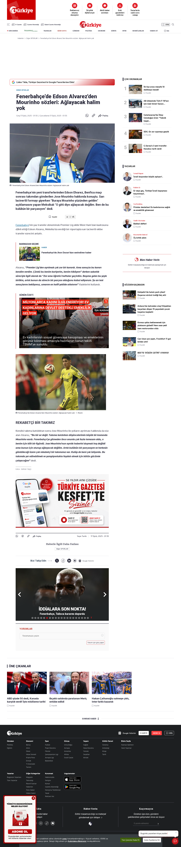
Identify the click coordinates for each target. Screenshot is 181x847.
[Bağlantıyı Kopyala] (93, 116)
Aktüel (85, 757)
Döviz (28, 751)
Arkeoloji (105, 748)
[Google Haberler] (86, 560)
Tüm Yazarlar (12, 780)
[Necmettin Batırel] (128, 237)
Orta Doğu (68, 745)
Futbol (47, 745)
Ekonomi (29, 741)
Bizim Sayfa (126, 741)
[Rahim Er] (128, 190)
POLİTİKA (88, 31)
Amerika (67, 751)
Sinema (105, 745)
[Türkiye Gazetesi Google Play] (72, 787)
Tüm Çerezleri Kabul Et (131, 840)
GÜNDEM (76, 31)
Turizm (28, 767)
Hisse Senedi (31, 754)
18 (82, 618)
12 (64, 618)
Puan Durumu (50, 748)
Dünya (66, 741)
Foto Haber (30, 790)
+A (73, 217)
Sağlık (85, 745)
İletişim (48, 780)
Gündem (10, 741)
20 (88, 618)
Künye (47, 783)
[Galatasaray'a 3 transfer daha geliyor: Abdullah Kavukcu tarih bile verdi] (136, 148)
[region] (90, 840)
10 (58, 618)
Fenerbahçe (22, 225)
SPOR (124, 31)
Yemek (86, 751)
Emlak (28, 761)
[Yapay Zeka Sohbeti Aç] (175, 841)
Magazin (29, 777)
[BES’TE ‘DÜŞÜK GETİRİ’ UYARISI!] (129, 359)
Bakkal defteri (140, 224)
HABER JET (154, 31)
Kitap (104, 751)
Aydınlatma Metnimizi (77, 841)
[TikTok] (47, 823)
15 (73, 618)
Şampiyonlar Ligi (51, 754)
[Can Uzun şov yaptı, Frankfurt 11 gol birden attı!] (129, 345)
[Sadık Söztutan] (128, 223)
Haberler (29, 787)
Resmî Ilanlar (31, 783)
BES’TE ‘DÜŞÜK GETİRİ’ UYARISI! (153, 353)
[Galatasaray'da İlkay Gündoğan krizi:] (136, 117)
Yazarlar (10, 773)
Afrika (66, 754)
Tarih (104, 754)
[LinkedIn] (69, 561)
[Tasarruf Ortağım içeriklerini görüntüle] (30, 31)
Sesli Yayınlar (126, 748)
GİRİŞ (167, 24)
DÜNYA (113, 31)
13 (67, 618)
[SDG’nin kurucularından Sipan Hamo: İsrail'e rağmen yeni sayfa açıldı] (136, 134)
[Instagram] (41, 823)
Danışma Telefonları (53, 790)
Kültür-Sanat (107, 741)
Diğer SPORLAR (22, 90)
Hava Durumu (88, 748)
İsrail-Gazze (68, 757)
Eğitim (9, 748)
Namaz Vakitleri (127, 745)
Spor (47, 741)
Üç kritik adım (139, 238)
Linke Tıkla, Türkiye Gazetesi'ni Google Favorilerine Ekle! (45, 82)
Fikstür (47, 751)
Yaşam (86, 741)
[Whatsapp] (87, 115)
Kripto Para (30, 757)
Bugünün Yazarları (14, 777)
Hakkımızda (49, 777)
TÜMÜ (91, 617)
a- (68, 217)
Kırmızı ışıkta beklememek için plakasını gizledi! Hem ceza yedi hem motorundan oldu (152, 325)
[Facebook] (22, 536)
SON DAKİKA (13, 31)
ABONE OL (156, 733)
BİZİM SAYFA (62, 31)
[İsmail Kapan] (128, 176)
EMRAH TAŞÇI (26, 469)
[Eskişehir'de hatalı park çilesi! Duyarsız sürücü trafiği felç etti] (129, 299)
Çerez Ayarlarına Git (152, 840)
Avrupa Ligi (49, 757)
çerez (64, 839)
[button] (104, 594)
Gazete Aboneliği (33, 24)
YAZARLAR (47, 31)
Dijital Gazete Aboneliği (53, 24)
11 (61, 618)
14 (70, 618)
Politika (10, 745)
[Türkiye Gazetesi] (90, 27)
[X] (57, 561)
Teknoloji (29, 780)
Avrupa (67, 748)
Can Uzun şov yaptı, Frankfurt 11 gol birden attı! (154, 340)
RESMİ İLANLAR (138, 31)
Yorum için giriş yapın (96, 643)
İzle (168, 31)
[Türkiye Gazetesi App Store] (72, 779)
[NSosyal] (74, 560)
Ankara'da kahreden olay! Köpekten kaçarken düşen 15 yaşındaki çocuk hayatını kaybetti (154, 309)
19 (85, 618)
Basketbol (49, 761)
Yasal (47, 793)
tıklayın (147, 268)
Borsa (28, 745)
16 (76, 618)
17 (79, 618)
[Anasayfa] (14, 733)
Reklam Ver (49, 796)
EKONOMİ (101, 31)
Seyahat (86, 754)
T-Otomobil (30, 764)
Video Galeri (31, 793)
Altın (28, 748)
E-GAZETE (143, 733)
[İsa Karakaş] (128, 207)
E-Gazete (18, 24)
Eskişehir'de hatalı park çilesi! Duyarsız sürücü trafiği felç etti (152, 293)
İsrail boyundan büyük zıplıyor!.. (148, 177)
